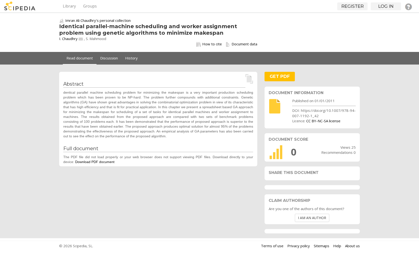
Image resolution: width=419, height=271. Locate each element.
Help (337, 245)
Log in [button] (386, 6)
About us (352, 245)
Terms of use (272, 245)
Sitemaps (321, 245)
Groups (90, 6)
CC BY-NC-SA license (323, 120)
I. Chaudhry (68, 38)
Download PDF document (94, 162)
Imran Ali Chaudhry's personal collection (98, 20)
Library (69, 6)
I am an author (312, 217)
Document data (244, 43)
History (131, 58)
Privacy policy (298, 245)
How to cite (212, 43)
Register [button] (352, 6)
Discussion (109, 58)
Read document (79, 58)
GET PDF (280, 76)
